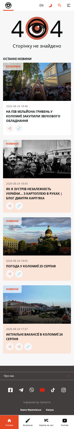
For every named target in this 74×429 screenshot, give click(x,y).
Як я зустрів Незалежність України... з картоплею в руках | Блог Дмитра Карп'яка (34, 193)
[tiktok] (53, 390)
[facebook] (10, 390)
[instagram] (63, 390)
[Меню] (68, 5)
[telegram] (21, 390)
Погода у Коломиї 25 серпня (31, 266)
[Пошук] (59, 5)
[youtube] (42, 390)
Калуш (50, 409)
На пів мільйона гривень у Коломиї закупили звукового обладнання (33, 116)
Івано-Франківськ (30, 409)
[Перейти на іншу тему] (50, 5)
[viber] (31, 390)
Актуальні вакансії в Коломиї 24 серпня (34, 336)
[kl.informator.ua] (8, 5)
